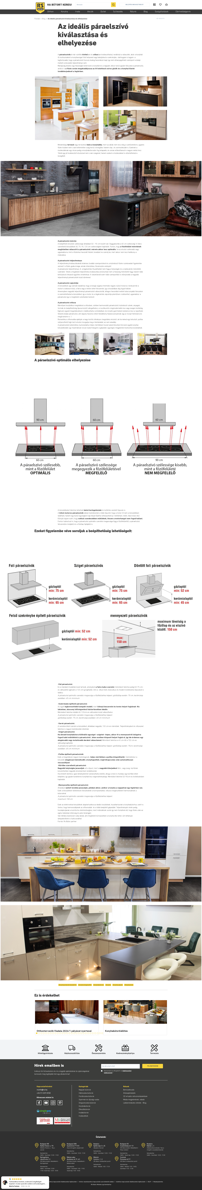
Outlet (103, 12)
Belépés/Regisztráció (134, 4)
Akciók (90, 12)
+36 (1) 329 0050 (44, 1093)
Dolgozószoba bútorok (87, 1103)
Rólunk (133, 12)
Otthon (50, 12)
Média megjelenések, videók (134, 1100)
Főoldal (37, 19)
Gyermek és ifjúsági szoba (89, 1100)
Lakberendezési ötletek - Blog (134, 1103)
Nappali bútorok (85, 1090)
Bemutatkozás (128, 1090)
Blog (146, 12)
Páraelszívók (129, 985)
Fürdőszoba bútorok (86, 1096)
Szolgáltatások (161, 12)
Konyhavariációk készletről (67, 985)
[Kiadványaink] (154, 4)
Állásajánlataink (129, 1093)
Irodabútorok (84, 1113)
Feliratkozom (152, 1066)
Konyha (64, 12)
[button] (49, 1176)
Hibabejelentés (158, 1182)
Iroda (77, 12)
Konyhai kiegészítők (85, 985)
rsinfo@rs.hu (42, 1090)
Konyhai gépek (117, 985)
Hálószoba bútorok (86, 1093)
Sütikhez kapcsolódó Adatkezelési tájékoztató (130, 1182)
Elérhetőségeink (183, 12)
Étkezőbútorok (84, 1109)
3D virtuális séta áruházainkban (135, 1096)
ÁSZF (149, 1182)
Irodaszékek (83, 1116)
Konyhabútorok (98, 985)
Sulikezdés (118, 12)
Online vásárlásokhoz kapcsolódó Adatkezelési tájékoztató (58, 1182)
